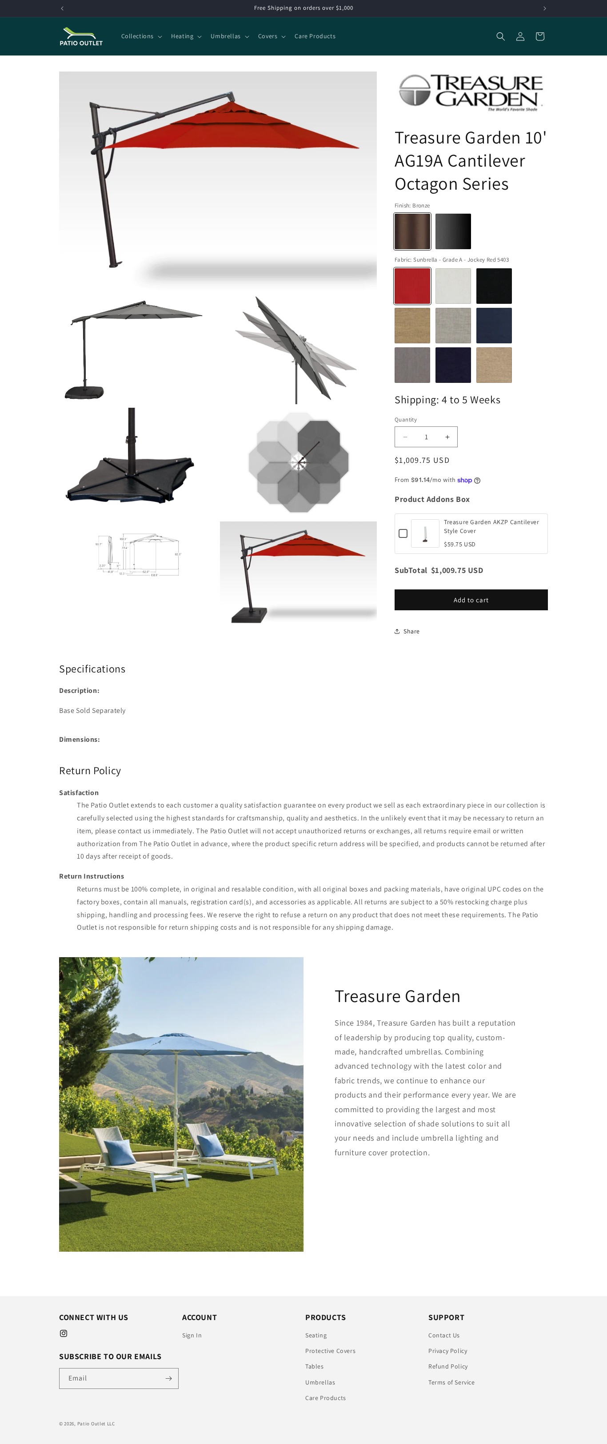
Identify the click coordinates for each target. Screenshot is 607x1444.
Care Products (325, 1398)
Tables (314, 1366)
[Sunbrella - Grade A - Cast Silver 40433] (453, 325)
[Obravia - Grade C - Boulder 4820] (412, 365)
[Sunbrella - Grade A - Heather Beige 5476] (412, 325)
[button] (141, 36)
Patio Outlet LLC (96, 1423)
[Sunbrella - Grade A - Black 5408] (494, 286)
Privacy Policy (447, 1351)
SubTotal (411, 570)
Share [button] (411, 631)
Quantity (406, 419)
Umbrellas (320, 1382)
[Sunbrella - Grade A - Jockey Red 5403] (412, 286)
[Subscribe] (168, 1378)
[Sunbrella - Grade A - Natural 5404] (453, 286)
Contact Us (444, 1335)
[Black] (453, 231)
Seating (316, 1335)
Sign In (192, 1335)
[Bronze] (412, 231)
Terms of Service (451, 1382)
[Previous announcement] (62, 8)
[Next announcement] (545, 8)
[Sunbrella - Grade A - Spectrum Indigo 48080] (494, 325)
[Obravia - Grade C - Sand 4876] (494, 365)
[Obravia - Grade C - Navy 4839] (453, 365)
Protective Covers (330, 1351)
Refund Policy (448, 1366)
